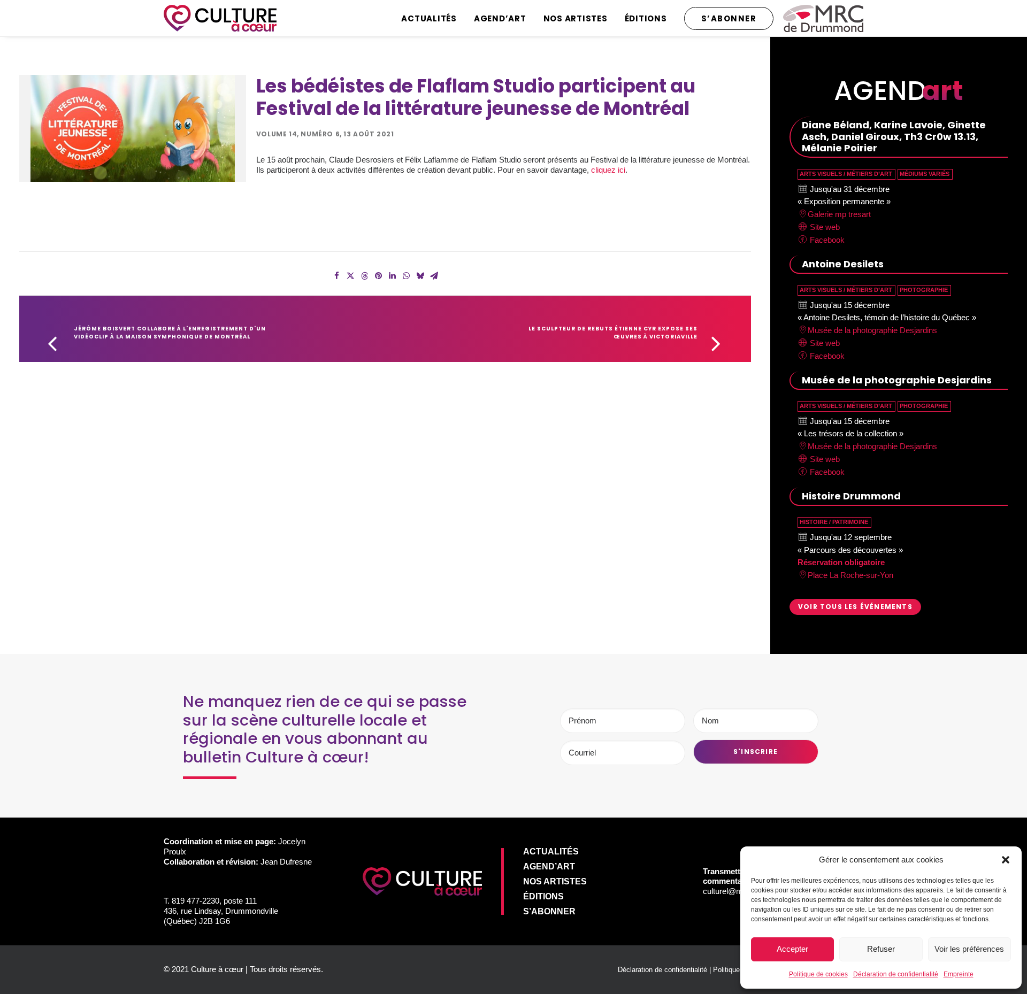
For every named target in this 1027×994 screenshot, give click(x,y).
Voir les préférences (969, 948)
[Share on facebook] (336, 275)
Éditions (646, 18)
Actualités (429, 18)
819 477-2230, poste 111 (214, 900)
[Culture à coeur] (220, 18)
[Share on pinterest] (378, 275)
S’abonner (549, 911)
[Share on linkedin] (392, 275)
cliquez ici (608, 169)
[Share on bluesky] (419, 275)
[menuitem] (432, 18)
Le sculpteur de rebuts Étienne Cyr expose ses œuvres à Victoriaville (613, 333)
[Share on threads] (364, 275)
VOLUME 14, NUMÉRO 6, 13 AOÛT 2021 (325, 133)
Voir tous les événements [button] (855, 606)
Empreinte (959, 974)
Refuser (881, 948)
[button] (1005, 859)
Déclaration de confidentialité (895, 974)
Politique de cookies (818, 974)
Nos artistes (575, 18)
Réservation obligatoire (841, 562)
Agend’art (500, 18)
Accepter (792, 948)
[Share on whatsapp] (406, 275)
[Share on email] (433, 275)
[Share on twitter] (350, 275)
